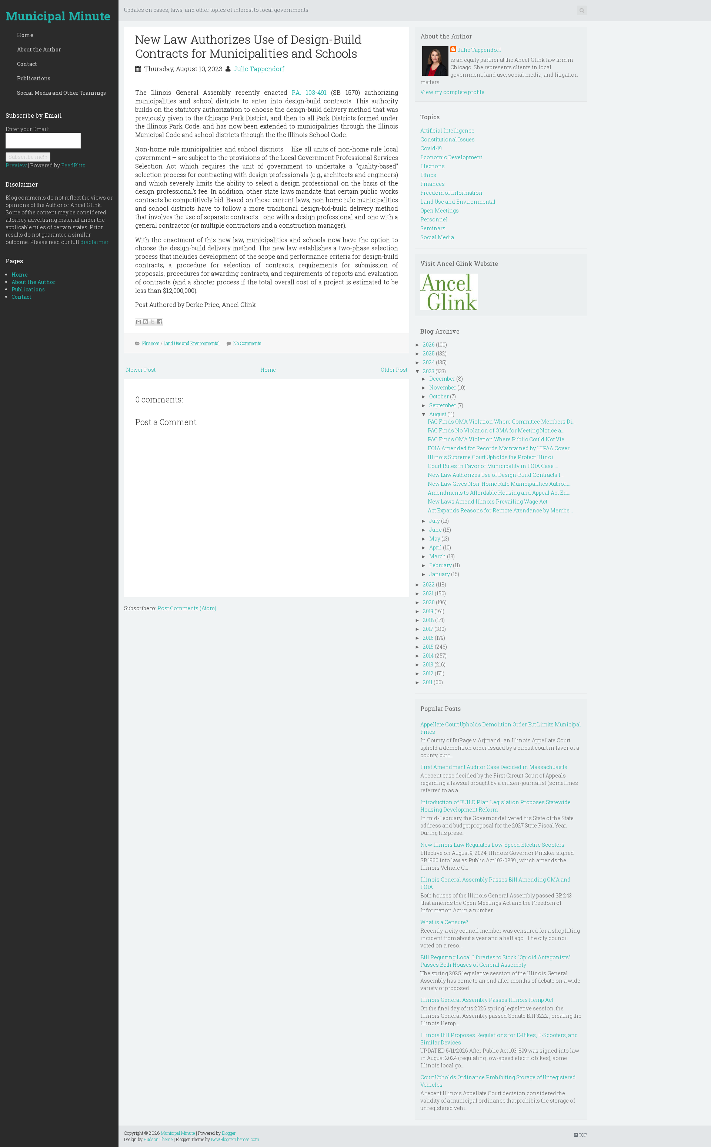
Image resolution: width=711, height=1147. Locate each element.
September (442, 405)
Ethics (428, 174)
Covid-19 (431, 148)
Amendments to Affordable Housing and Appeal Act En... (499, 492)
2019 (428, 611)
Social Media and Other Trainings (61, 92)
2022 (429, 584)
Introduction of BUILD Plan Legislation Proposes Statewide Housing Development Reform (495, 806)
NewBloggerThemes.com (235, 1139)
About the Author (39, 49)
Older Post (394, 369)
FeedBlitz (73, 165)
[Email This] (138, 321)
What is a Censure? (444, 922)
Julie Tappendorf (258, 68)
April (435, 547)
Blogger (229, 1133)
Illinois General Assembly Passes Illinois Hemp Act (486, 999)
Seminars (432, 228)
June (435, 529)
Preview (16, 165)
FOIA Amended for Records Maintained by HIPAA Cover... (500, 448)
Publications (33, 78)
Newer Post (141, 369)
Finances (151, 343)
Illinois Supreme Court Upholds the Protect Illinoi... (492, 457)
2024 (429, 362)
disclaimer (94, 241)
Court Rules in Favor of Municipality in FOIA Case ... (493, 465)
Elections (432, 166)
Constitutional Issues (447, 139)
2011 (428, 682)
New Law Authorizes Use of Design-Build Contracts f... (496, 474)
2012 (428, 673)
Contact (27, 63)
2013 (428, 664)
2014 (428, 655)
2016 (428, 637)
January (439, 574)
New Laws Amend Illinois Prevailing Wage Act (487, 501)
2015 (428, 646)
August (437, 414)
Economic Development (451, 157)
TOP (582, 1135)
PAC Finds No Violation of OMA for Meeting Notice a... (496, 430)
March (437, 556)
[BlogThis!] (145, 321)
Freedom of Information (451, 192)
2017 (428, 628)
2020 (429, 602)
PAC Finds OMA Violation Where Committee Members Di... (501, 421)
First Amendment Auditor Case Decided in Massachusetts (493, 766)
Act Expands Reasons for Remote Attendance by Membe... (500, 510)
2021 (428, 593)
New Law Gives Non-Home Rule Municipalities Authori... (499, 483)
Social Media (437, 237)
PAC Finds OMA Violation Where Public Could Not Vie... (498, 439)
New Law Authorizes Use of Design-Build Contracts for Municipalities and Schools (248, 46)
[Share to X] (152, 321)
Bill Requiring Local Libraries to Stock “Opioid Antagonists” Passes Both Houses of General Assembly (495, 961)
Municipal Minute (58, 16)
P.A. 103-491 (309, 92)
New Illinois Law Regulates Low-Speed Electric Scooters (492, 844)
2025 (429, 353)
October (439, 396)
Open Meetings (439, 210)
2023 (428, 371)
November (442, 387)
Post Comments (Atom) (186, 608)
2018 (428, 619)
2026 (429, 344)
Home (25, 35)
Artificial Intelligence (447, 130)
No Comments (247, 343)
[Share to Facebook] (159, 321)
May (434, 538)
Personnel (434, 219)
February (440, 565)
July (434, 520)
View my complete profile (452, 92)
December (442, 378)
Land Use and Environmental (192, 343)
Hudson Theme (158, 1139)
